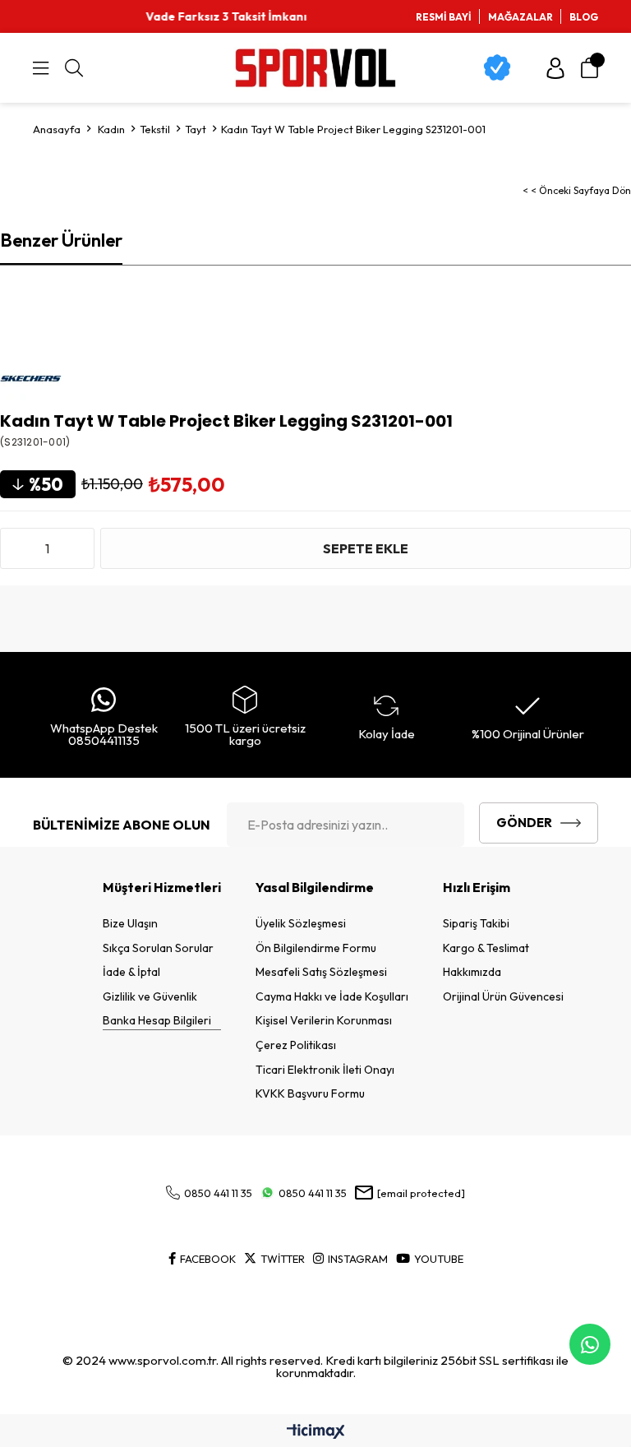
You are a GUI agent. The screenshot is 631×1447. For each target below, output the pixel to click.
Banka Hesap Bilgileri (157, 1020)
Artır (78, 548)
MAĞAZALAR (520, 17)
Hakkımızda (472, 971)
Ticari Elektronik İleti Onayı (325, 1069)
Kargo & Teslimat (486, 948)
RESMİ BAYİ (444, 17)
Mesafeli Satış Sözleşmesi (321, 971)
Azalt (16, 548)
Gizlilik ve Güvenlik (150, 996)
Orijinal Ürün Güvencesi (503, 996)
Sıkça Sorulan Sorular (158, 948)
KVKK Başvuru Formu (310, 1093)
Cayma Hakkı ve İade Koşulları (332, 996)
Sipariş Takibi (476, 923)
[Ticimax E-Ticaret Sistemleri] (316, 1432)
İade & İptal (131, 971)
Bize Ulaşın (130, 923)
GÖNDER (524, 822)
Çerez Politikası (296, 1045)
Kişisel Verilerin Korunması (324, 1020)
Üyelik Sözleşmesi (301, 923)
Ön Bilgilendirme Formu (316, 948)
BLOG (583, 17)
